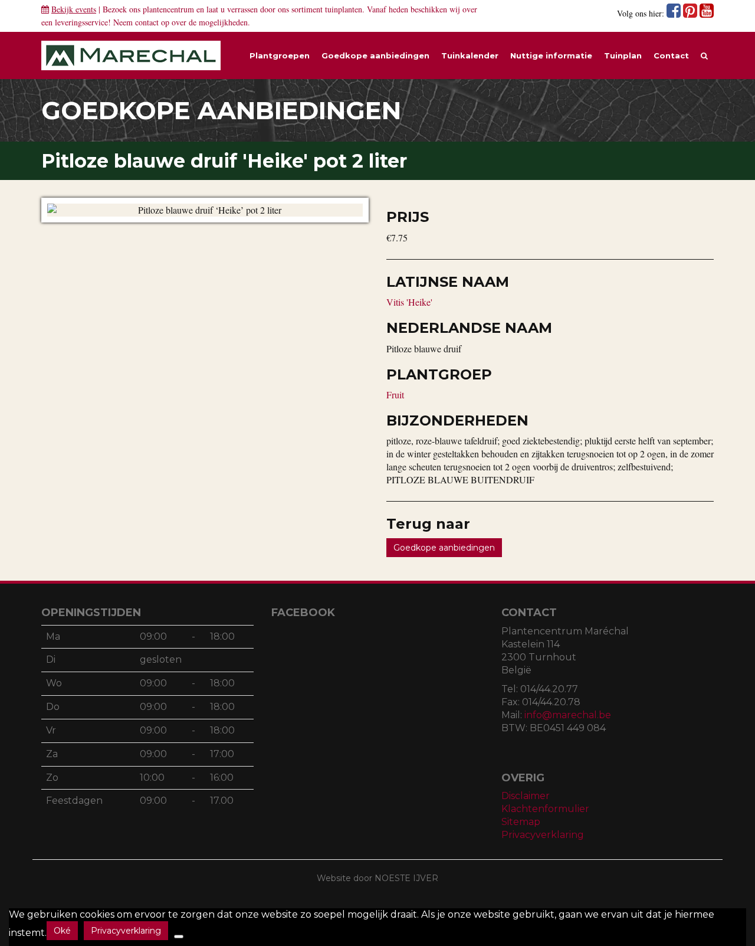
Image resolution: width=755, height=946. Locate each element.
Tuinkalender (469, 55)
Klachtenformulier (545, 808)
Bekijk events (73, 9)
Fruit (395, 394)
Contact (671, 55)
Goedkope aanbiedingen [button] (444, 547)
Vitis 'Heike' (409, 302)
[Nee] (178, 936)
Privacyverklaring (542, 834)
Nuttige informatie (551, 55)
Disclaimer (525, 795)
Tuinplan (623, 55)
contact (147, 22)
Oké (62, 930)
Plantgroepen (280, 55)
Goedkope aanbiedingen (375, 55)
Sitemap (520, 821)
